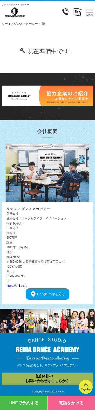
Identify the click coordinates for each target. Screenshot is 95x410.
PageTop (86, 389)
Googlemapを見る (51, 294)
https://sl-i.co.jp (16, 285)
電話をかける (71, 403)
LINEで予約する (24, 403)
